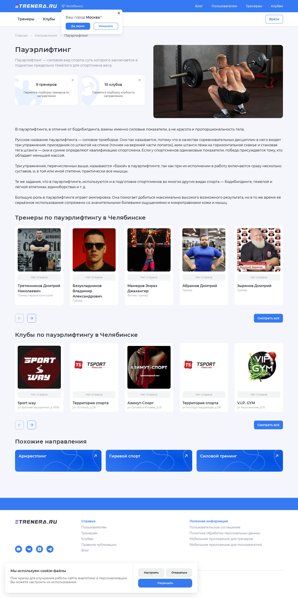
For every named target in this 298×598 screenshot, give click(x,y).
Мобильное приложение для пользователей (226, 545)
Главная (21, 36)
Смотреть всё (268, 318)
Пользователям (224, 6)
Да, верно (78, 26)
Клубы (49, 19)
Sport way (27, 403)
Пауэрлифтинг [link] (76, 36)
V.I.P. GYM (246, 403)
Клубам (277, 6)
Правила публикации (98, 545)
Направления (46, 36)
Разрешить (165, 583)
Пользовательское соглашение (215, 527)
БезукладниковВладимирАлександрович (87, 291)
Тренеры (26, 19)
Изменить (106, 26)
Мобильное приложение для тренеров (221, 539)
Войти (274, 19)
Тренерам (254, 6)
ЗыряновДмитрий (254, 286)
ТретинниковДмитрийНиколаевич (39, 288)
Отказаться (179, 572)
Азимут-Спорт (140, 403)
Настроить (151, 572)
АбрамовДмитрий (199, 286)
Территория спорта (91, 403)
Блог (199, 6)
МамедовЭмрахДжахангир (142, 288)
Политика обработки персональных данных (225, 533)
